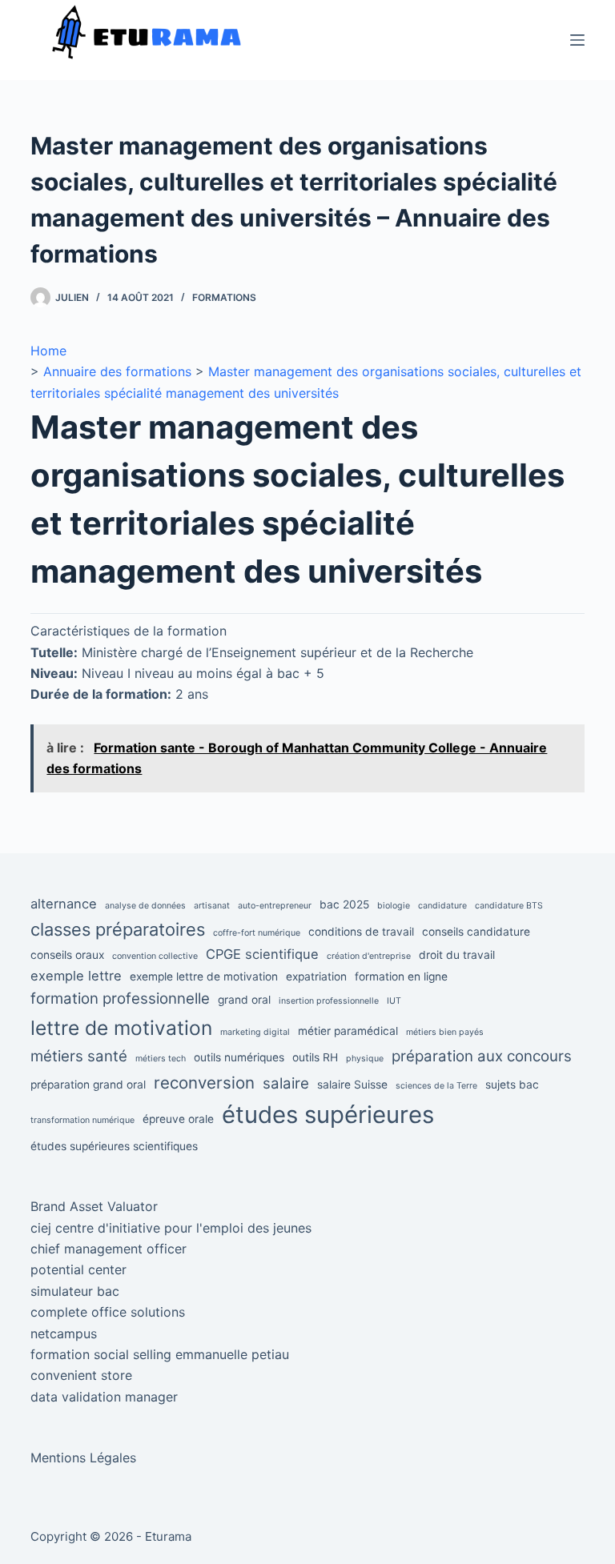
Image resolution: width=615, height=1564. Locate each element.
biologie (393, 905)
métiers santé (78, 1056)
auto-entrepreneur (275, 905)
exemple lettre (76, 976)
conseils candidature (476, 931)
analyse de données (145, 905)
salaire (286, 1083)
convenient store (81, 1375)
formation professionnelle (120, 998)
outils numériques (239, 1057)
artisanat (212, 905)
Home (48, 351)
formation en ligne (401, 976)
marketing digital (255, 1032)
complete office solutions (107, 1312)
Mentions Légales (83, 1458)
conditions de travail (361, 931)
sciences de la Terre (436, 1086)
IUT (394, 1001)
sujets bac (512, 1084)
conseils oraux (67, 954)
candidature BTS (509, 905)
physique (365, 1058)
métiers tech (160, 1058)
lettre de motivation (121, 1028)
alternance (63, 904)
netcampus (63, 1333)
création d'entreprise (369, 956)
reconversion (204, 1083)
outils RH (315, 1057)
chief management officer (108, 1249)
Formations (224, 297)
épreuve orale (178, 1119)
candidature (442, 905)
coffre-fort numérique (256, 933)
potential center (78, 1269)
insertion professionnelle (329, 1001)
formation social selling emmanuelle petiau (159, 1354)
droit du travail (457, 954)
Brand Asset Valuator (94, 1206)
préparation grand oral (88, 1084)
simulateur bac (74, 1291)
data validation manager (104, 1397)
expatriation (316, 976)
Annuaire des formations (117, 371)
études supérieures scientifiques (114, 1146)
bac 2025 (344, 904)
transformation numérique (82, 1120)
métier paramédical (348, 1031)
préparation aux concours (482, 1056)
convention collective (155, 956)
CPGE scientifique (262, 954)
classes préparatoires (117, 929)
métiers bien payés (445, 1032)
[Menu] (577, 40)
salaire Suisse (352, 1084)
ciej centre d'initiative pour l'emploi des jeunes (171, 1228)
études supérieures (328, 1115)
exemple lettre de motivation (204, 976)
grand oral (244, 999)
